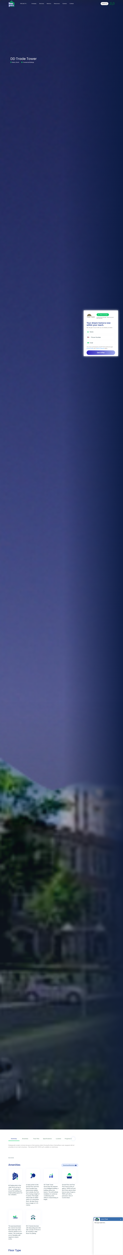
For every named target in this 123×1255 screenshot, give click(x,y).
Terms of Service (100, 348)
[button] (24, 3)
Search (104, 3)
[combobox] (89, 337)
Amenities (25, 1138)
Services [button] (41, 3)
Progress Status (69, 1138)
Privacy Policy (90, 348)
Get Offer (101, 353)
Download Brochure (69, 1165)
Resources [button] (57, 3)
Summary (14, 1138)
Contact (72, 3)
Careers (65, 3)
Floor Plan (36, 1138)
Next (73, 1138)
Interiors (49, 3)
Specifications (47, 1138)
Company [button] (33, 3)
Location (58, 1138)
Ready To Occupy (103, 314)
